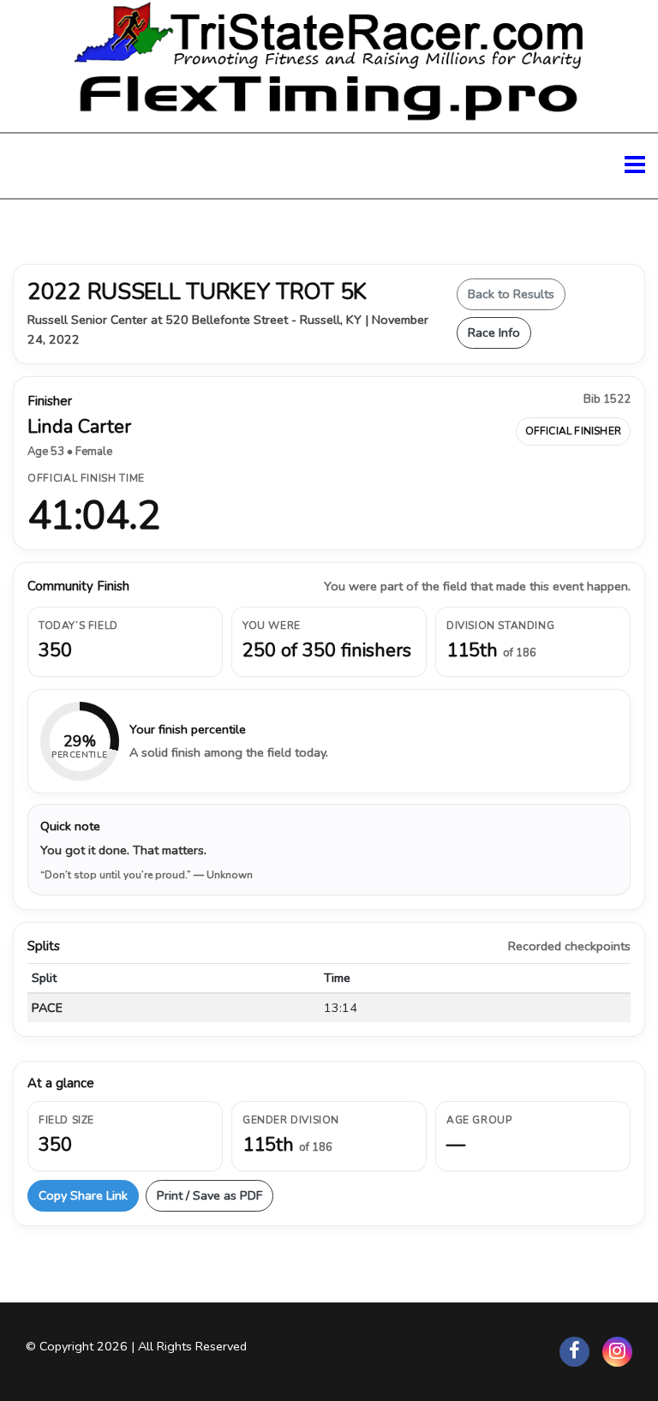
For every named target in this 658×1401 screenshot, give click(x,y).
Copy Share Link (83, 1195)
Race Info (494, 332)
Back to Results (511, 293)
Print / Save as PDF (209, 1195)
